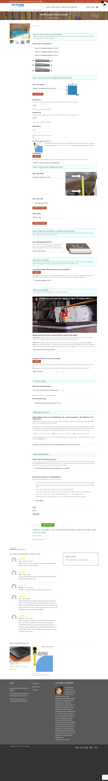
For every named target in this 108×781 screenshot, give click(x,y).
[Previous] (12, 31)
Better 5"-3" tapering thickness (46, 51)
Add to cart (48, 525)
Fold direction (37, 153)
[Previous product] (97, 15)
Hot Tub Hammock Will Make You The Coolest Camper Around (20, 695)
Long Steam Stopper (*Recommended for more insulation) (51, 269)
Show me (36, 272)
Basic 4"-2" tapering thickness (46, 48)
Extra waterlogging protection (42, 242)
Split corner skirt (37, 199)
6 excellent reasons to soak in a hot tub (19, 689)
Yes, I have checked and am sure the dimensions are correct (52, 468)
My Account (89, 1)
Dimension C (36, 126)
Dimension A (37, 100)
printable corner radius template (66, 145)
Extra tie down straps (39, 398)
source (67, 739)
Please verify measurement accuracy (44, 459)
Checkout (96, 1)
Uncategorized (56, 17)
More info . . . (44, 1)
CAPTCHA (35, 514)
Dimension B (36, 112)
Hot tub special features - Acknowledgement (47, 477)
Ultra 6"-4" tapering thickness (46, 55)
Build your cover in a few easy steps (19, 666)
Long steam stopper (43, 280)
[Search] (76, 1)
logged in (76, 560)
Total (34, 507)
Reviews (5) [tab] (13, 549)
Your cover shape (38, 84)
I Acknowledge (39, 500)
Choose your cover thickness (42, 43)
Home (49, 17)
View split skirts (39, 208)
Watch (44, 439)
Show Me (36, 156)
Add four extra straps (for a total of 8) (48, 403)
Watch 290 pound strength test (81, 433)
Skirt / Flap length (38, 173)
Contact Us (81, 1)
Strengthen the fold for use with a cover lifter (46, 358)
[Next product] (93, 15)
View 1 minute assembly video (42, 433)
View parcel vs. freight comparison (62, 433)
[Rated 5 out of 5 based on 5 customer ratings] (65, 25)
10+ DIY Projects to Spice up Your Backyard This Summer (18, 700)
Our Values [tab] (21, 549)
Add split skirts (41, 203)
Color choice (37, 213)
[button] (92, 7)
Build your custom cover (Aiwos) (40, 675)
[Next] (27, 31)
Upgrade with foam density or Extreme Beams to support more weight (55, 335)
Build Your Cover (53, 7)
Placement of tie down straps (42, 386)
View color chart (39, 223)
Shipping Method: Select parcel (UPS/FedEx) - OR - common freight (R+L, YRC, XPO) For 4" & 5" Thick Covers (63, 418)
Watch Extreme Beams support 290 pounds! (84, 346)
